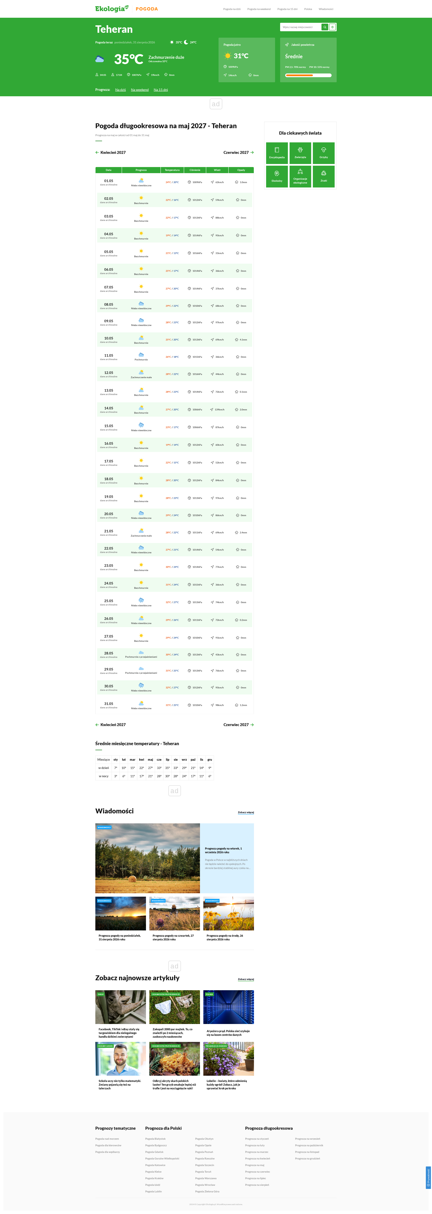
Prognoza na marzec (256, 1152)
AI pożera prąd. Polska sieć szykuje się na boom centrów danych (228, 1032)
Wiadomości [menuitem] (326, 8)
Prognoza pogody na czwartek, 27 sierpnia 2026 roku (173, 937)
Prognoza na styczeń (257, 1138)
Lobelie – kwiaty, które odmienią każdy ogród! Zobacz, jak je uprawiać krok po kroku (227, 1084)
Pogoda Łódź (152, 1185)
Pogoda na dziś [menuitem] (232, 8)
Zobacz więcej (246, 812)
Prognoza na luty (255, 1145)
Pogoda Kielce (153, 1171)
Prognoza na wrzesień (307, 1138)
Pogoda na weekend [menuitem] (259, 8)
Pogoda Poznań (204, 1152)
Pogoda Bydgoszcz (156, 1145)
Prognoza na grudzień (307, 1158)
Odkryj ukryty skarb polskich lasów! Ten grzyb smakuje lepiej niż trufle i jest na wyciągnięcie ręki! (174, 1084)
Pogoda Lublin (153, 1191)
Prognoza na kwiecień (257, 1158)
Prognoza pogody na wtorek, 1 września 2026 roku (223, 850)
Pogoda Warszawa (206, 1178)
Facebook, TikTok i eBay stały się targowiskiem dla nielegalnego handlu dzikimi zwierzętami (119, 1033)
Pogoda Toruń (203, 1171)
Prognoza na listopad (307, 1152)
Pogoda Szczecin (204, 1165)
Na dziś (120, 89)
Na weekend (140, 89)
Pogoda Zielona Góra (207, 1191)
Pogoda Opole (203, 1145)
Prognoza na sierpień (257, 1185)
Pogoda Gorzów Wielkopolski (162, 1158)
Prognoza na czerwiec (257, 1171)
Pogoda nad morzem (107, 1138)
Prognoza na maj (254, 1165)
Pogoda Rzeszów (205, 1158)
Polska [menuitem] (308, 8)
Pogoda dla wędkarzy (107, 1152)
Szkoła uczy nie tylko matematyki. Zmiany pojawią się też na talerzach (120, 1084)
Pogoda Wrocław (205, 1185)
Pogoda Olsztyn (204, 1138)
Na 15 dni (161, 89)
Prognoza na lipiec (255, 1178)
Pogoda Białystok (155, 1138)
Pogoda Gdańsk (154, 1152)
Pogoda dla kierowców (108, 1145)
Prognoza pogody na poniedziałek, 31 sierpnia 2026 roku (120, 937)
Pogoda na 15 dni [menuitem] (287, 8)
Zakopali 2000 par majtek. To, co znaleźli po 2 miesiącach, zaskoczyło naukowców (172, 1033)
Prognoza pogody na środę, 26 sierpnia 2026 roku (225, 937)
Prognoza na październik (309, 1145)
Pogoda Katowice (155, 1165)
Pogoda (147, 8)
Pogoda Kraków (154, 1178)
